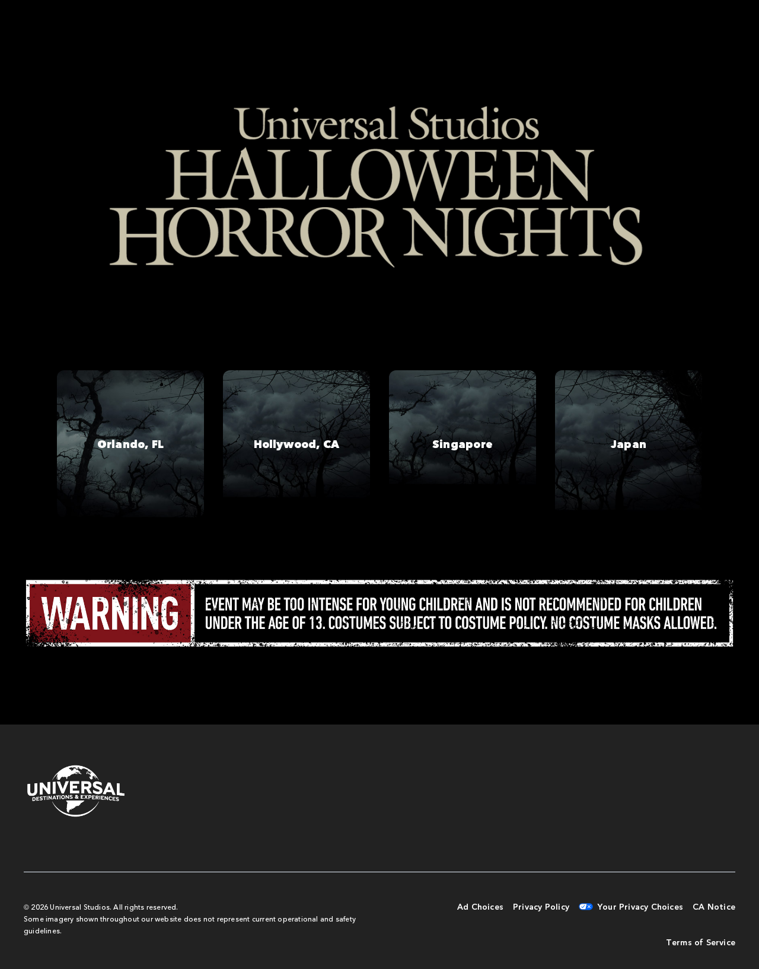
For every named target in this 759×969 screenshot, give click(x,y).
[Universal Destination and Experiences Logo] (76, 792)
